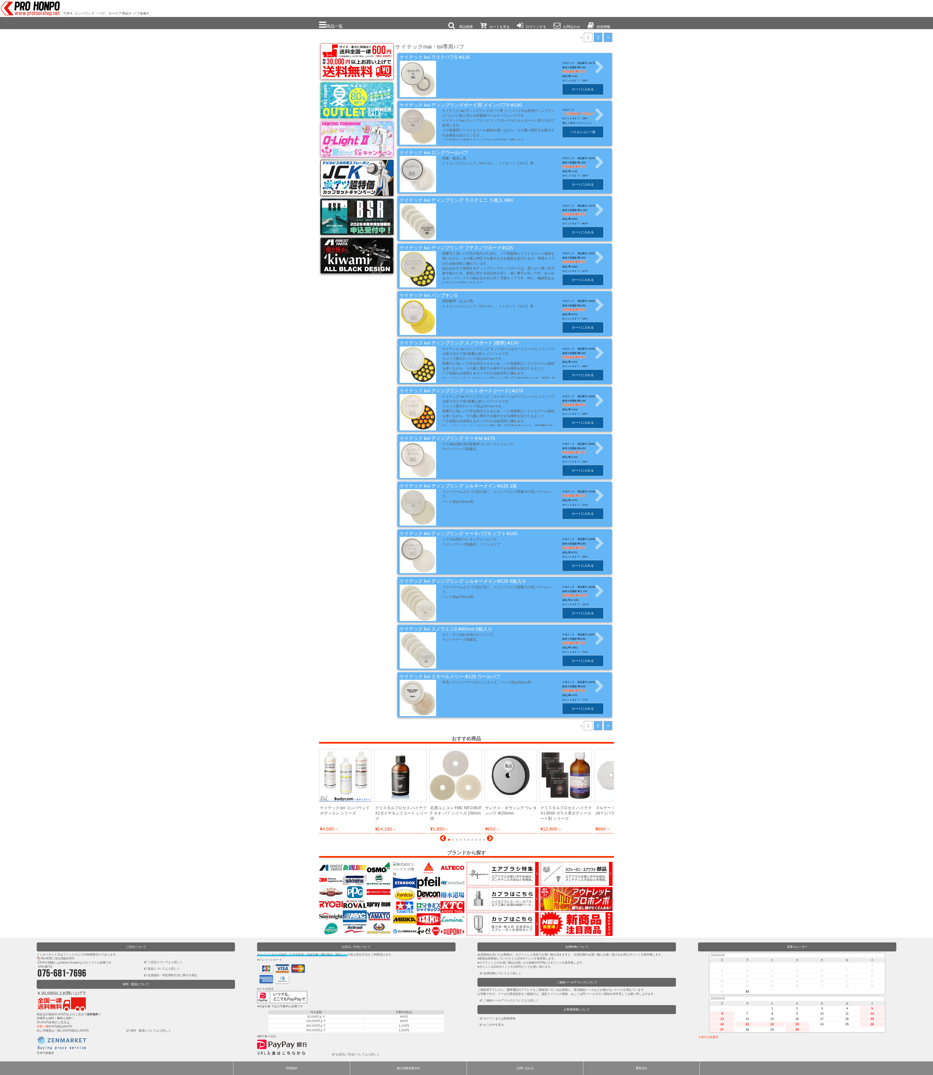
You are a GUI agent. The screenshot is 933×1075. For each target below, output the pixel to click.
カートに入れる (583, 89)
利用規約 (292, 1068)
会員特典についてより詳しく (502, 973)
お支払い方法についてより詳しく (358, 1054)
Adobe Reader (69, 962)
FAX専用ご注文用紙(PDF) (57, 958)
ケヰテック (568, 110)
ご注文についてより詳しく (165, 962)
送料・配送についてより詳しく (150, 1030)
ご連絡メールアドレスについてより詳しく (511, 1000)
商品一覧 (334, 26)
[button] (443, 839)
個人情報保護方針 (408, 1068)
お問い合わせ (525, 1068)
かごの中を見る (494, 1024)
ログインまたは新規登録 (500, 1018)
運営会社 (641, 1068)
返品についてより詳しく (164, 968)
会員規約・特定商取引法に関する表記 (172, 975)
